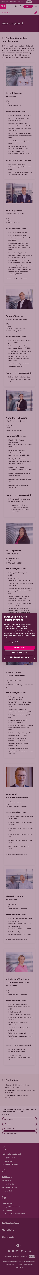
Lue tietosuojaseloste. (11, 642)
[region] (19, 637)
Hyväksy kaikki (19, 648)
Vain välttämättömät (19, 652)
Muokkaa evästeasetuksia (19, 657)
